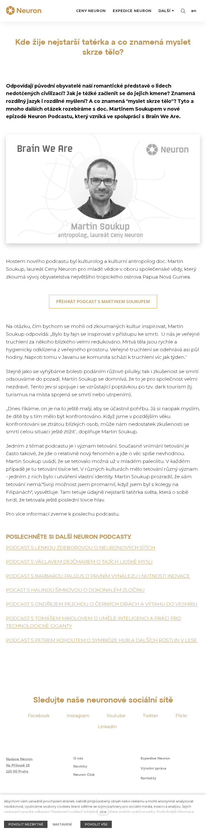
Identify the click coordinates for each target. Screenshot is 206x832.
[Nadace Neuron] (23, 11)
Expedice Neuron (155, 758)
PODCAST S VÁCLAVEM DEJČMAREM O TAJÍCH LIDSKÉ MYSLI (79, 562)
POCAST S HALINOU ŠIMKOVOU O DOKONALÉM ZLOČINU (75, 590)
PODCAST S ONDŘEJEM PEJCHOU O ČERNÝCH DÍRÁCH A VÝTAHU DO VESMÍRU (101, 604)
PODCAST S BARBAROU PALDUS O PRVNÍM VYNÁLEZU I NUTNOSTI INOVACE (98, 576)
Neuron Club (84, 775)
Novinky (80, 766)
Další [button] (165, 11)
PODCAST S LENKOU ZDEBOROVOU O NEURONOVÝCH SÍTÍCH (80, 547)
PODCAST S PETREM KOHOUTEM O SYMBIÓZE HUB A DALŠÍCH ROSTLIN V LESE (101, 640)
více (103, 812)
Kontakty (148, 778)
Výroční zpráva (153, 768)
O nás (78, 758)
